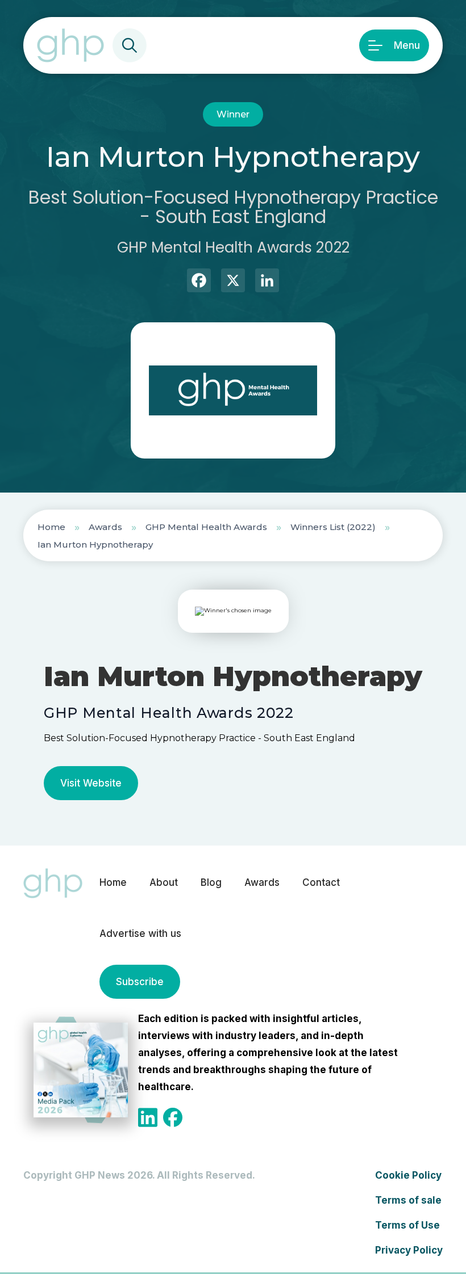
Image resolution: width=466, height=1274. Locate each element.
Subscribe (140, 981)
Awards (105, 527)
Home (51, 527)
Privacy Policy (409, 1250)
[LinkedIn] (267, 281)
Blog (211, 882)
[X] (233, 281)
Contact (321, 882)
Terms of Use (407, 1225)
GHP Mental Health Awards (206, 527)
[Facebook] (199, 281)
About (163, 882)
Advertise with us (140, 933)
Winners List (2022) (333, 527)
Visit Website (91, 783)
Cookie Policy (408, 1175)
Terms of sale (408, 1200)
